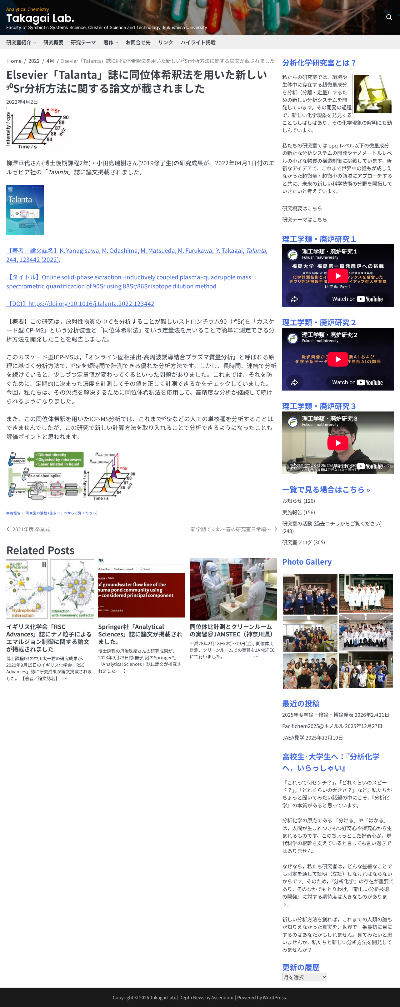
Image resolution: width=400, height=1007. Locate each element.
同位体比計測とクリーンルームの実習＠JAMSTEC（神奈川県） (233, 630)
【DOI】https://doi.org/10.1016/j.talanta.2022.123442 (80, 303)
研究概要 (53, 42)
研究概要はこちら (302, 208)
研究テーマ (83, 42)
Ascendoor (222, 997)
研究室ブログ (297, 542)
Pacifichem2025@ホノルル (313, 726)
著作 (108, 42)
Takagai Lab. (40, 18)
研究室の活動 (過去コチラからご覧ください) (62, 513)
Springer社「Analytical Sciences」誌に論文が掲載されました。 (140, 634)
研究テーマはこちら (304, 219)
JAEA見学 (293, 737)
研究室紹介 (18, 42)
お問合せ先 (138, 42)
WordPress (274, 997)
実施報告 (13, 513)
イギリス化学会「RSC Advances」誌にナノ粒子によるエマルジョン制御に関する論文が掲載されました (49, 637)
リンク (165, 42)
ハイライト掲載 (198, 42)
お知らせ (292, 500)
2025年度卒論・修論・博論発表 (317, 714)
